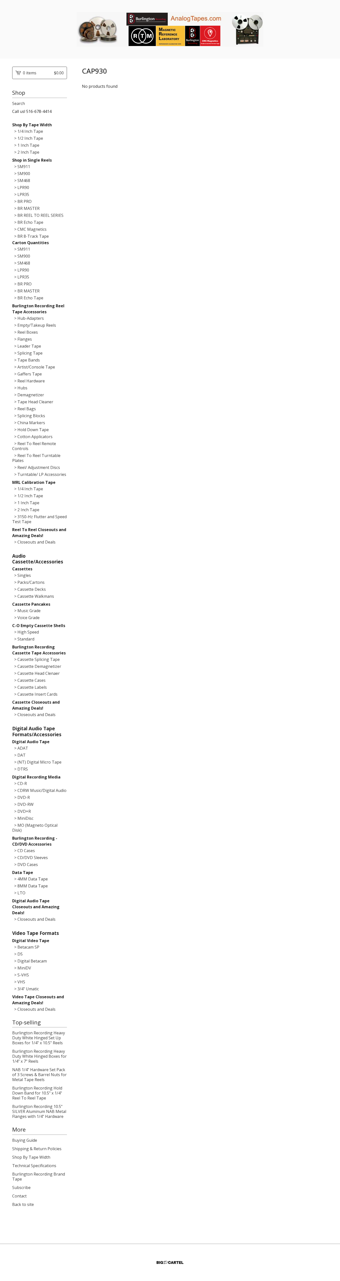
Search (18, 103)
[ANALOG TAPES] (170, 29)
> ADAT (20, 748)
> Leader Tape (26, 346)
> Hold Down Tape (30, 429)
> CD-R (19, 783)
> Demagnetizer (28, 395)
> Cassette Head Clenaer (36, 673)
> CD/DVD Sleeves (30, 857)
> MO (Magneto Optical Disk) (34, 828)
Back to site (23, 1204)
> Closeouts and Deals (34, 542)
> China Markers (28, 422)
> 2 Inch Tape (25, 152)
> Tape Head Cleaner (32, 402)
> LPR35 (20, 194)
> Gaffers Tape (27, 374)
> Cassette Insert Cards (34, 694)
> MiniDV (21, 968)
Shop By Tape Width (31, 1157)
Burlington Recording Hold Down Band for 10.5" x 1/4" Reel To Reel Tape (37, 1093)
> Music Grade (26, 610)
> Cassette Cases (29, 680)
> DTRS (20, 769)
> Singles (21, 575)
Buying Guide (24, 1140)
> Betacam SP (25, 947)
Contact (19, 1196)
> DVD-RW (23, 804)
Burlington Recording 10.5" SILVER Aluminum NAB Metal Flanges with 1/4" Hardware (39, 1111)
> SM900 (21, 173)
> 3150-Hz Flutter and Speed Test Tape (39, 519)
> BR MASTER (26, 208)
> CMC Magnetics (29, 229)
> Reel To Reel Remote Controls (34, 446)
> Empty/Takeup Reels (34, 325)
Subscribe (21, 1187)
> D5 (17, 954)
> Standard (23, 639)
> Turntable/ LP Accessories (39, 474)
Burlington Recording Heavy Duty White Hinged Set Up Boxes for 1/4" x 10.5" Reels (38, 1038)
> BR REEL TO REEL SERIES (37, 215)
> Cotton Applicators (32, 436)
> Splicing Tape (27, 353)
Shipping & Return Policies (36, 1148)
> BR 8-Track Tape (30, 236)
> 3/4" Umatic (25, 989)
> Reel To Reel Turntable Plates (36, 458)
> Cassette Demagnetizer (36, 666)
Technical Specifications (34, 1165)
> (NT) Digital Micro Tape (36, 762)
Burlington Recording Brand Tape (38, 1176)
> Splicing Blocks (28, 415)
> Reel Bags (24, 409)
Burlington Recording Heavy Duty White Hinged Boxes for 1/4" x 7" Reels (39, 1056)
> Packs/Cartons (28, 582)
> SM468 (21, 180)
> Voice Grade (26, 617)
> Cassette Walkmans (33, 596)
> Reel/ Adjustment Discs (36, 467)
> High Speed (25, 632)
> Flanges (22, 339)
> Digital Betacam (29, 961)
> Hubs (19, 388)
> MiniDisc (22, 818)
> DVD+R (21, 811)
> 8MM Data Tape (30, 886)
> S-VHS (20, 975)
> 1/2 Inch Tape (27, 138)
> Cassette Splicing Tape (36, 659)
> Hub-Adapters (28, 318)
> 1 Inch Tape (25, 145)
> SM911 (21, 166)
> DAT (19, 755)
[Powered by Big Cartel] (170, 1262)
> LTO (18, 893)
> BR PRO (22, 201)
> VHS (18, 982)
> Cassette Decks (29, 589)
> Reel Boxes (25, 332)
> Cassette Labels (29, 687)
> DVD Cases (25, 864)
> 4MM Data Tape (30, 879)
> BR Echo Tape (27, 222)
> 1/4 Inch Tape (27, 131)
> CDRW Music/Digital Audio (39, 790)
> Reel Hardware (28, 381)
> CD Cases (23, 850)
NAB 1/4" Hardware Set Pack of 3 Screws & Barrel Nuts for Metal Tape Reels (39, 1074)
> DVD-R (21, 797)
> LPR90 (20, 187)
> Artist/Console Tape (33, 367)
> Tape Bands (26, 360)
